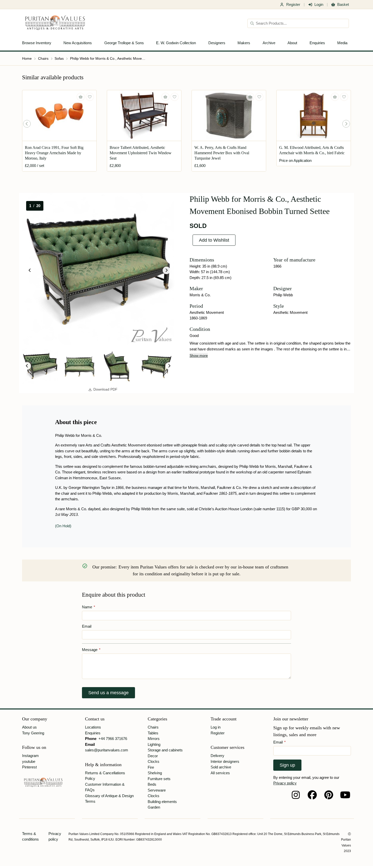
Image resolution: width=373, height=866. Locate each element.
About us (29, 727)
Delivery (217, 755)
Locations (93, 727)
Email (86, 626)
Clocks (153, 761)
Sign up (287, 765)
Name (88, 607)
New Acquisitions (77, 43)
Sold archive (221, 767)
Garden (154, 807)
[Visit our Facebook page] (312, 794)
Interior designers (225, 761)
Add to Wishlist (214, 240)
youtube (28, 761)
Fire (151, 767)
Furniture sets (159, 779)
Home (27, 58)
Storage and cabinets (165, 750)
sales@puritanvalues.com (106, 750)
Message (91, 650)
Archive (269, 43)
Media (342, 43)
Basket (343, 4)
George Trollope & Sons (124, 43)
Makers (244, 43)
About (292, 43)
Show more (199, 355)
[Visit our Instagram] (295, 794)
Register (293, 4)
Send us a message (108, 692)
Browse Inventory (36, 43)
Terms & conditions (30, 836)
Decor (153, 756)
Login (318, 4)
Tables (153, 733)
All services (220, 773)
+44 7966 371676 (112, 738)
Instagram (30, 755)
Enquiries (317, 43)
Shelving (155, 773)
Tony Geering (33, 733)
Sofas (59, 58)
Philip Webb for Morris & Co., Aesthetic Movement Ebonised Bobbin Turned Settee (108, 58)
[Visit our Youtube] (345, 794)
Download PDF (105, 389)
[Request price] (335, 97)
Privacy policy (285, 783)
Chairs (43, 58)
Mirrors (154, 738)
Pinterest (29, 767)
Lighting (154, 744)
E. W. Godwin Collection (176, 43)
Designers (216, 43)
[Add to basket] (81, 97)
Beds (152, 784)
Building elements (162, 801)
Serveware (157, 790)
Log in (216, 727)
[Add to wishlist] (90, 97)
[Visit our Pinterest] (328, 794)
